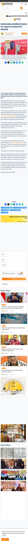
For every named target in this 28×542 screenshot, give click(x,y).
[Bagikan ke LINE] (11, 62)
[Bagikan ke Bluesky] (17, 62)
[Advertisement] (14, 78)
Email (3, 259)
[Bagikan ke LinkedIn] (14, 62)
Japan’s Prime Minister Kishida (8, 116)
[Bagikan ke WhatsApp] (22, 62)
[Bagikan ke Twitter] (8, 62)
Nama (3, 254)
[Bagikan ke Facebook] (6, 62)
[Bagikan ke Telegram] (20, 62)
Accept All (5, 539)
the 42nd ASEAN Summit (17, 142)
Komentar (4, 264)
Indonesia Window (10, 33)
